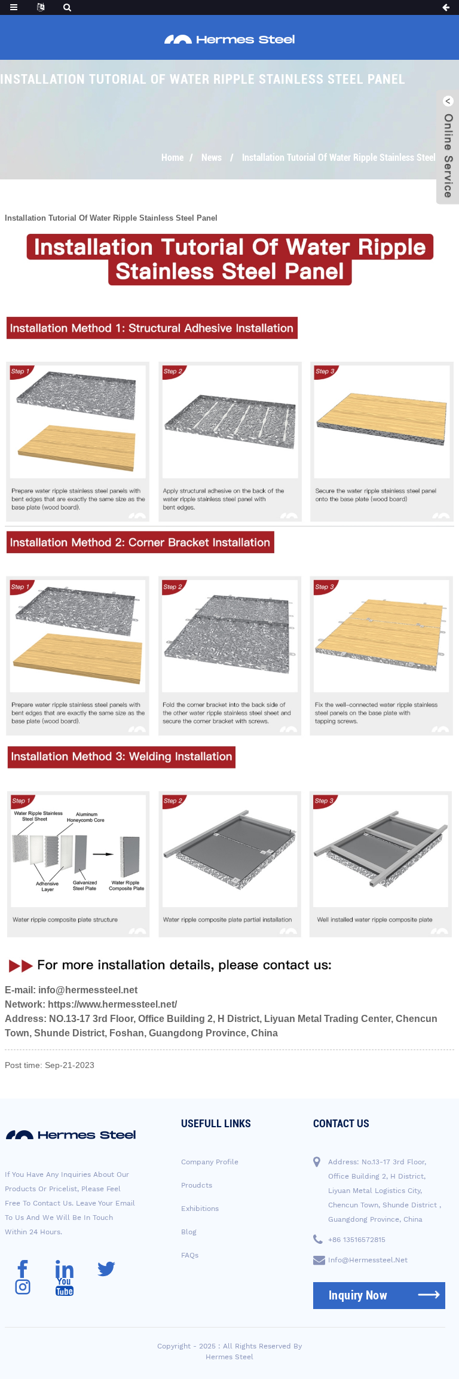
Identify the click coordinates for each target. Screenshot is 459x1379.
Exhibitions (200, 1208)
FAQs (189, 1255)
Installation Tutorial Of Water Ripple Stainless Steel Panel (350, 157)
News (211, 157)
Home (172, 157)
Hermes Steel (229, 1357)
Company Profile (209, 1162)
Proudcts (196, 1185)
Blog (189, 1232)
